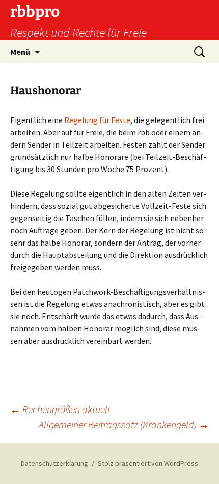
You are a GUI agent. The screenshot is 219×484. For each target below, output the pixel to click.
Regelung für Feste (97, 120)
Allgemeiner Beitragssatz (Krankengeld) (124, 424)
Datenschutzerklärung (54, 463)
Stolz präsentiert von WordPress (148, 463)
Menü (20, 51)
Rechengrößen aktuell (60, 409)
